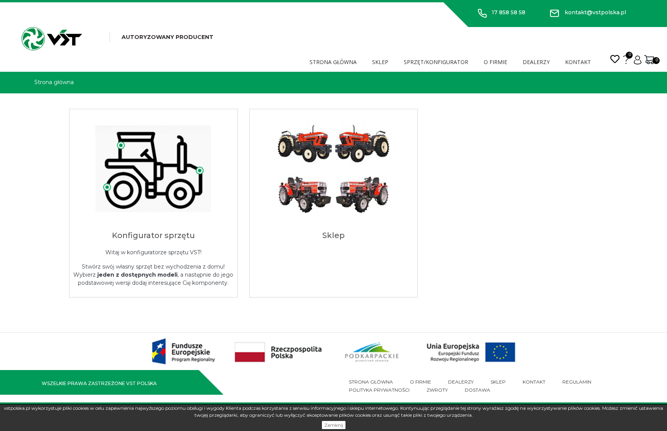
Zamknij (333, 425)
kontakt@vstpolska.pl (595, 12)
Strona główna (333, 62)
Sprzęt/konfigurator (436, 62)
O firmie (495, 62)
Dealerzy (536, 62)
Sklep (380, 62)
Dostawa (477, 390)
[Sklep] (334, 169)
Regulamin (576, 382)
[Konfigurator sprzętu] (153, 169)
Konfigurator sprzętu (153, 235)
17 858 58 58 (508, 12)
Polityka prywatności (379, 390)
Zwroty (437, 390)
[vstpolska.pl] (52, 39)
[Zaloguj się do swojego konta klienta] (637, 59)
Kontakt (578, 62)
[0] (649, 59)
